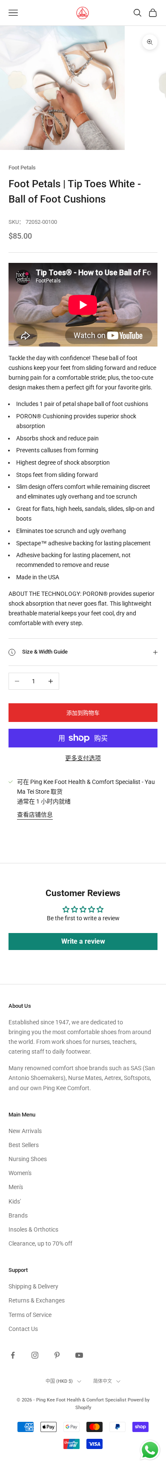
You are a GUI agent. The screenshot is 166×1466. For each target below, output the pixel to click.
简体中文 (102, 1381)
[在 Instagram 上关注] (35, 1355)
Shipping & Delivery (33, 1286)
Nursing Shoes (28, 1159)
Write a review (83, 941)
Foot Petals (22, 167)
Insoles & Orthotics (33, 1229)
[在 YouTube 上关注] (79, 1355)
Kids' (15, 1201)
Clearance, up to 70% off (40, 1243)
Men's (16, 1187)
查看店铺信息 (35, 814)
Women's (20, 1173)
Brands (18, 1215)
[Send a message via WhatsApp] (150, 1450)
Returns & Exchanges (37, 1300)
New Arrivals (25, 1131)
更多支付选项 (83, 758)
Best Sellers (24, 1145)
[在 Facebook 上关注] (13, 1355)
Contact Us (23, 1328)
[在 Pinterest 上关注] (57, 1355)
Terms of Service (30, 1314)
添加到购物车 (83, 713)
